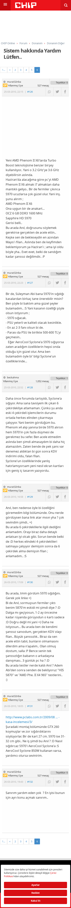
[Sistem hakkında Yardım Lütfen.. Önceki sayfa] (9, 70)
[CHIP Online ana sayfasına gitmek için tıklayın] (25, 7)
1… (3, 70)
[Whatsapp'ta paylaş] (49, 91)
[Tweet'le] (57, 91)
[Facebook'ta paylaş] (65, 91)
